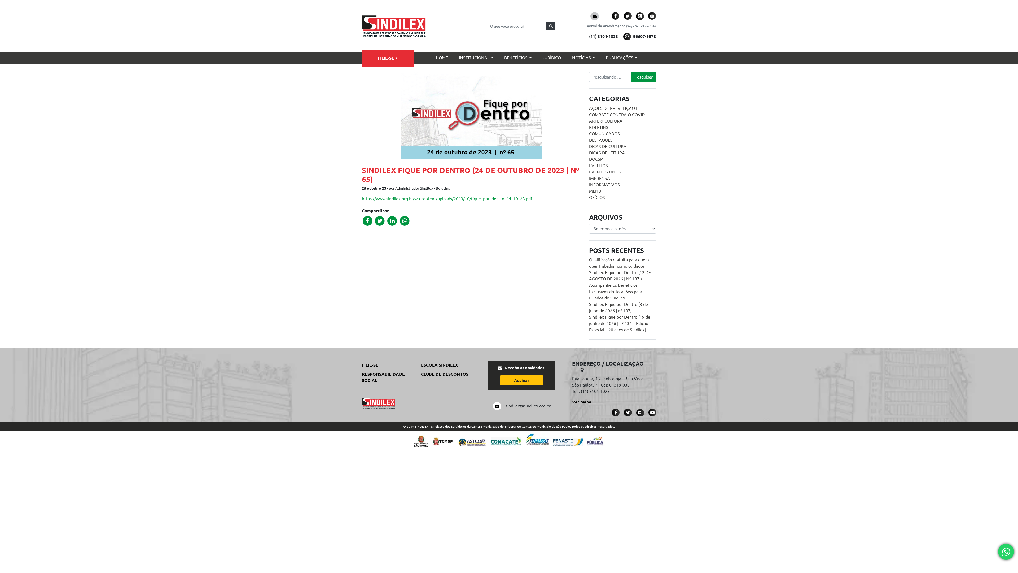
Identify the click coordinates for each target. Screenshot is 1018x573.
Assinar (521, 380)
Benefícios (516, 57)
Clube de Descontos (444, 374)
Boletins (598, 127)
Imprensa (599, 178)
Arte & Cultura (605, 121)
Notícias (581, 57)
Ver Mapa (581, 402)
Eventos (598, 165)
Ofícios (597, 197)
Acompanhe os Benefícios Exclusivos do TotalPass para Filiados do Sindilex (615, 291)
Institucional (474, 57)
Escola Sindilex (439, 365)
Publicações (619, 57)
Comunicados (604, 133)
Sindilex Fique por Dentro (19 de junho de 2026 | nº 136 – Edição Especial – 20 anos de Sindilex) (619, 323)
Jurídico (551, 57)
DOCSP (596, 159)
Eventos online (606, 172)
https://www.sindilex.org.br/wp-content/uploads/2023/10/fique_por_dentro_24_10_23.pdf (447, 198)
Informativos (604, 184)
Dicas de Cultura (607, 146)
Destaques (601, 140)
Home (442, 57)
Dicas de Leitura (607, 152)
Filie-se (386, 58)
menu (595, 191)
